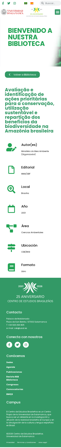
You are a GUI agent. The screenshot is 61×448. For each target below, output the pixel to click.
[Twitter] (9, 3)
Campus (13, 402)
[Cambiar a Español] (32, 3)
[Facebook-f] (3, 3)
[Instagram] (15, 3)
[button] (57, 12)
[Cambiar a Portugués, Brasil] (26, 3)
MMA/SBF (25, 173)
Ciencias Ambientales (32, 232)
